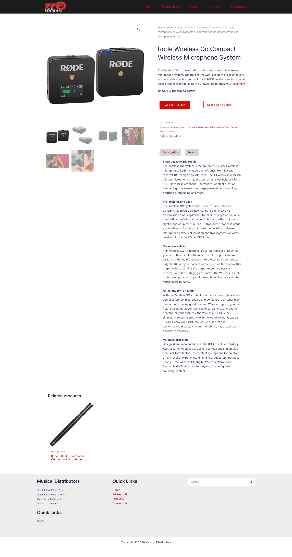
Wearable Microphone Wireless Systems (221, 127)
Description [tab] (170, 152)
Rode (165, 136)
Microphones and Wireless (182, 27)
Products (118, 498)
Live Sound (174, 127)
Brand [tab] (192, 152)
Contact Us (238, 7)
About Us (216, 7)
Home (149, 7)
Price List (195, 7)
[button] (139, 29)
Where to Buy (171, 7)
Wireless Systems (210, 27)
